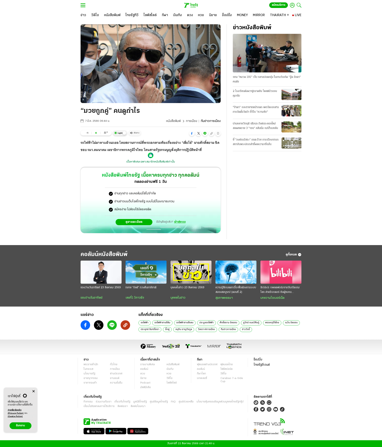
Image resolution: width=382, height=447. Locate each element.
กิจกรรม (88, 401)
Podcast (145, 382)
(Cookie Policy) (15, 416)
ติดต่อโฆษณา (138, 406)
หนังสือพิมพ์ (173, 121)
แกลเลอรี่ (202, 378)
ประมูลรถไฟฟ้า (206, 322)
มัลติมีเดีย (145, 387)
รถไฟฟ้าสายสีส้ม (162, 322)
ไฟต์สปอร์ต (226, 369)
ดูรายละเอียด (134, 222)
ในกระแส (88, 369)
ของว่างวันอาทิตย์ (91, 297)
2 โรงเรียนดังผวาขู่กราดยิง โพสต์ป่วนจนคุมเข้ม (255, 93)
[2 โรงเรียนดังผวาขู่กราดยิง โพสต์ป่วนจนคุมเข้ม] (291, 94)
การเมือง (191, 121)
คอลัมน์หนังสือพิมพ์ (104, 254)
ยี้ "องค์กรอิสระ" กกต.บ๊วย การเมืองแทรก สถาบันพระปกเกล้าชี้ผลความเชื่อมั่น (256, 142)
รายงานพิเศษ (147, 364)
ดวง (142, 373)
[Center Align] (33, 391)
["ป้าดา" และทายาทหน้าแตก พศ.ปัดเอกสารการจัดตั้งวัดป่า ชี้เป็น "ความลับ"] (291, 110)
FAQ (173, 401)
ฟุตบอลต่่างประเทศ (207, 364)
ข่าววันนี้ (246, 329)
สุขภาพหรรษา (224, 298)
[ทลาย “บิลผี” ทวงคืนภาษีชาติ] (146, 272)
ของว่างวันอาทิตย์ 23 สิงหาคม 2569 (101, 287)
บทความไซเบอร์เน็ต (272, 298)
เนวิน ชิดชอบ (291, 322)
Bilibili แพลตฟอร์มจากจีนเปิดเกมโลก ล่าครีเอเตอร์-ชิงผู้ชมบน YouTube (280, 290)
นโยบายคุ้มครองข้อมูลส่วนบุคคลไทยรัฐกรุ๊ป (220, 401)
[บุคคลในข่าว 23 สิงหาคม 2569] (191, 272)
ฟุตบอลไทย (226, 364)
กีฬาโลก (201, 373)
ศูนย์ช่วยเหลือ (186, 401)
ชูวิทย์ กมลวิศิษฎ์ (251, 322)
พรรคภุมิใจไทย (272, 322)
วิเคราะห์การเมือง (206, 329)
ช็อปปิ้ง (258, 359)
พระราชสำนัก (91, 364)
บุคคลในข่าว (178, 297)
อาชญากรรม (91, 378)
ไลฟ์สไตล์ (172, 382)
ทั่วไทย (113, 364)
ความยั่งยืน (116, 382)
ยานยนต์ (114, 378)
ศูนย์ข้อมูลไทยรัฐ (159, 401)
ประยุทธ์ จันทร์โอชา (150, 329)
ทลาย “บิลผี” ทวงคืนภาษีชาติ (141, 287)
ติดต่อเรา (123, 406)
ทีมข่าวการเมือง (228, 329)
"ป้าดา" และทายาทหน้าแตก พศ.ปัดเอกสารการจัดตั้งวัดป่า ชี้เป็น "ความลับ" (256, 109)
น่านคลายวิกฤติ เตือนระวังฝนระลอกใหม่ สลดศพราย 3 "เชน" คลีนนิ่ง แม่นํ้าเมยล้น (255, 126)
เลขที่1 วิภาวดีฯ (135, 297)
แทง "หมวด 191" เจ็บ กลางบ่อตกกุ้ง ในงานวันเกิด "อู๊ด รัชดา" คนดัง (267, 79)
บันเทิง (170, 369)
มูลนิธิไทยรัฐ (140, 401)
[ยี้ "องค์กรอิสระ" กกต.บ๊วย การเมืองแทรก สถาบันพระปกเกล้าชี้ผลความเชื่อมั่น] (291, 143)
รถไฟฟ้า (144, 322)
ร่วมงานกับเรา (103, 401)
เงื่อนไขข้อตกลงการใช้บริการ (99, 406)
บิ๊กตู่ (167, 329)
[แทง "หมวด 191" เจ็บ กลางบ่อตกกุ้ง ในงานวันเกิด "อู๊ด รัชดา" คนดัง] (267, 53)
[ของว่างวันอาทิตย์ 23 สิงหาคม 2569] (101, 272)
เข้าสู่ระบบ (180, 221)
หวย (169, 373)
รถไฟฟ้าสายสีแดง (184, 322)
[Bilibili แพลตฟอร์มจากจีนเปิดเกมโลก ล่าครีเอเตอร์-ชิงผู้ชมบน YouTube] (280, 272)
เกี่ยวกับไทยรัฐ (122, 401)
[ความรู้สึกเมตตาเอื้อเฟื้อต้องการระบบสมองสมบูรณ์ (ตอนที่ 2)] (235, 272)
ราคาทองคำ (90, 382)
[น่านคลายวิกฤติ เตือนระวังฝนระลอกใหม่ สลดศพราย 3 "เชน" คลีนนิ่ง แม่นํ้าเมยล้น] (291, 126)
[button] (191, 133)
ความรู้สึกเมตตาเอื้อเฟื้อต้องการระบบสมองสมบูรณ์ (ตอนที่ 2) (235, 290)
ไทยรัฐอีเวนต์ (262, 364)
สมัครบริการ (278, 5)
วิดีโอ (169, 378)
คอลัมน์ (144, 369)
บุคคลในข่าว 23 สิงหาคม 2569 (187, 287)
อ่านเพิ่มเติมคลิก (16, 411)
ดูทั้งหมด (291, 254)
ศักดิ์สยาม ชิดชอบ (228, 322)
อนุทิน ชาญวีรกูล (183, 329)
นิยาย (143, 378)
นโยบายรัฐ (89, 373)
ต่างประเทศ (116, 373)
